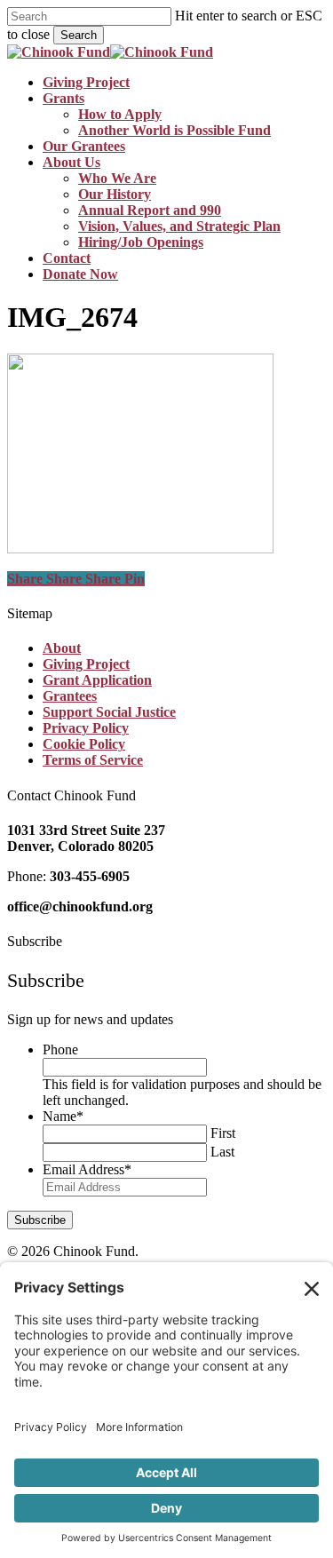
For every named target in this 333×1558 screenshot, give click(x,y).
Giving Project (86, 664)
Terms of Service (93, 759)
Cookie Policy (84, 743)
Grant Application (97, 680)
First (222, 1133)
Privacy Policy (86, 727)
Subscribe (40, 1220)
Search (78, 35)
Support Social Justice (109, 711)
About (62, 648)
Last (222, 1151)
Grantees (70, 695)
